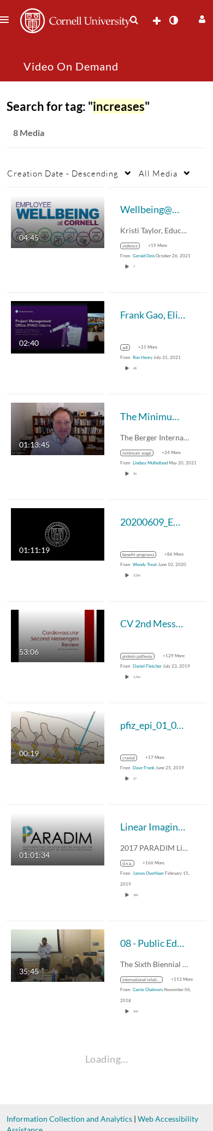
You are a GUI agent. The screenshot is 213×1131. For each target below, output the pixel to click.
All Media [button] (158, 173)
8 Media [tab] (28, 132)
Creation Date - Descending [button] (63, 173)
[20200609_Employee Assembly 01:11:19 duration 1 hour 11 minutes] (57, 533)
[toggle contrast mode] (173, 20)
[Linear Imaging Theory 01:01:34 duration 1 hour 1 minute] (57, 838)
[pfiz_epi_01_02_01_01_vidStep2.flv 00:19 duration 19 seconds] (57, 736)
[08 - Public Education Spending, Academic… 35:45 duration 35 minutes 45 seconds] (57, 954)
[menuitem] (133, 20)
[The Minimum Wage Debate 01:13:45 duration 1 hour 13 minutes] (57, 428)
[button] (200, 18)
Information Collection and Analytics (69, 1118)
